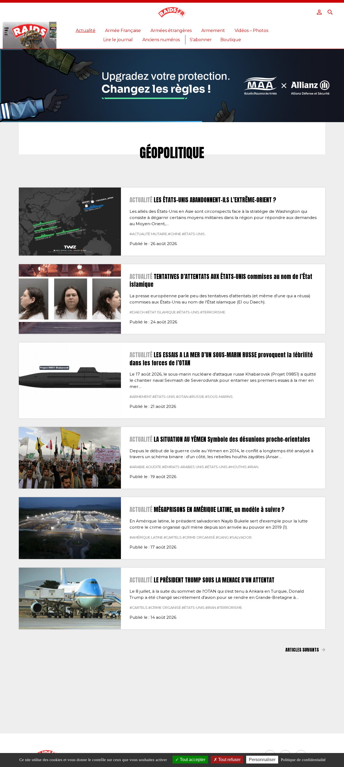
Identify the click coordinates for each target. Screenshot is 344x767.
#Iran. (253, 467)
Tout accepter (192, 759)
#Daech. (137, 312)
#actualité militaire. (149, 234)
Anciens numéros (161, 39)
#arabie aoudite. (146, 467)
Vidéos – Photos (251, 30)
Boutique (230, 39)
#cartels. (173, 537)
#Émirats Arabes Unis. (183, 467)
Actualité (85, 30)
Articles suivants (302, 649)
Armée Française (123, 30)
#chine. (175, 234)
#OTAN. (182, 397)
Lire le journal (118, 39)
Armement (213, 30)
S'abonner (201, 39)
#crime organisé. (199, 537)
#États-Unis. (194, 234)
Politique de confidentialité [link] (303, 760)
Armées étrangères (171, 30)
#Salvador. (241, 537)
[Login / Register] (319, 12)
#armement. (141, 397)
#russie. (197, 397)
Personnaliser (262, 759)
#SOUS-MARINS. (219, 397)
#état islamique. (161, 312)
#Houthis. (238, 467)
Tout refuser (229, 759)
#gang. (223, 537)
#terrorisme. (213, 312)
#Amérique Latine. (147, 537)
